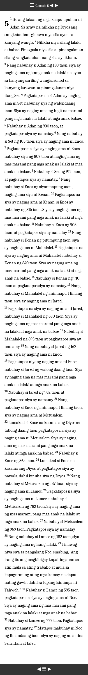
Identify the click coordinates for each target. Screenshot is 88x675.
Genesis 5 (42, 5)
